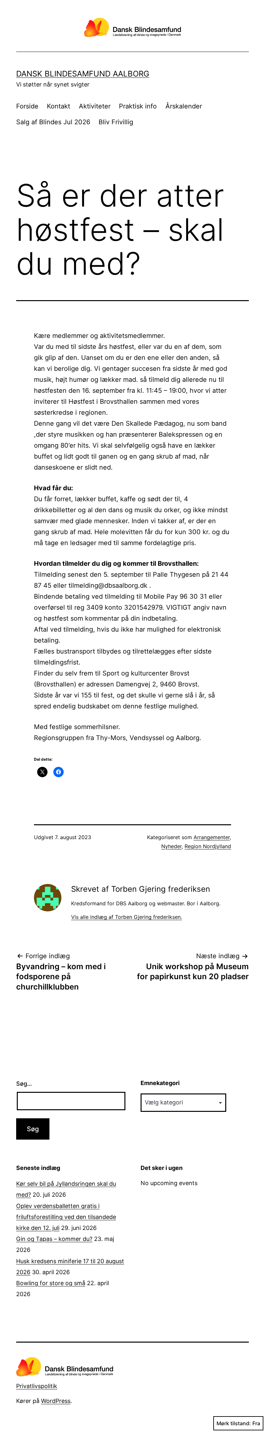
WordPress (55, 1400)
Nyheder (171, 846)
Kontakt (58, 106)
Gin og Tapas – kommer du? (54, 1238)
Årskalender (183, 106)
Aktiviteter (95, 106)
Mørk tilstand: (234, 1423)
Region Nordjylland (208, 846)
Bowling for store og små (50, 1283)
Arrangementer (212, 837)
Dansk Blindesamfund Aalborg (82, 73)
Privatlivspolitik (36, 1386)
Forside (27, 106)
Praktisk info (138, 106)
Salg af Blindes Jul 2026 (53, 122)
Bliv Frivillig (116, 122)
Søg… (24, 1083)
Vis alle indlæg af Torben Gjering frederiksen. (126, 917)
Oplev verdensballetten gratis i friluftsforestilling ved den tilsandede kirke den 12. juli (66, 1217)
